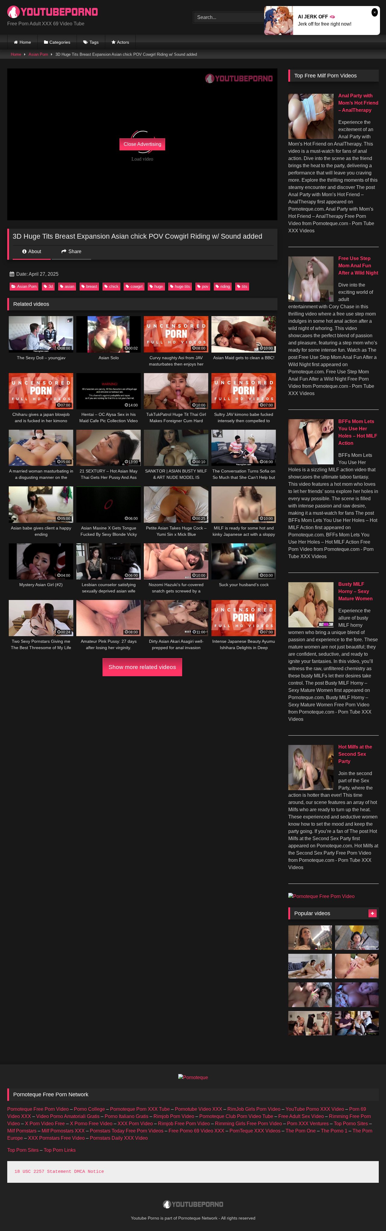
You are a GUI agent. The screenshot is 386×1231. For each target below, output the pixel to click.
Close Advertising (142, 144)
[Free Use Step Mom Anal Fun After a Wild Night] (311, 300)
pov (205, 286)
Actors (123, 42)
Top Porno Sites (351, 1123)
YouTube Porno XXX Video (315, 1109)
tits (244, 286)
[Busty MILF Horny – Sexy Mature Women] (311, 625)
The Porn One (301, 1130)
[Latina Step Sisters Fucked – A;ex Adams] (310, 994)
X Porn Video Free (45, 1123)
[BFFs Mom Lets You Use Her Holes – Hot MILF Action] (311, 462)
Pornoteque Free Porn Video (38, 1109)
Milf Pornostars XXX (63, 1130)
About (34, 251)
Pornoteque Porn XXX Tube (140, 1109)
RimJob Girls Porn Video (253, 1109)
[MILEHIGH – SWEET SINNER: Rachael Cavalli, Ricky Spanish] (310, 966)
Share (74, 251)
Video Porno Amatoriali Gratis (68, 1116)
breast (91, 286)
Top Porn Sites (23, 1150)
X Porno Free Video (91, 1123)
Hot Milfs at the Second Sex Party (355, 754)
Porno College (89, 1109)
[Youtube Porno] (52, 12)
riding (225, 286)
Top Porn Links (60, 1150)
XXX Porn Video (135, 1123)
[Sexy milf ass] (357, 966)
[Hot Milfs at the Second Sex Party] (311, 788)
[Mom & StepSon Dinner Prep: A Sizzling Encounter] (357, 994)
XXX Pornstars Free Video (56, 1138)
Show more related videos (142, 667)
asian (69, 286)
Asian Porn (38, 54)
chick (114, 286)
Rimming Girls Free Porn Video (248, 1123)
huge (158, 286)
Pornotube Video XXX (198, 1109)
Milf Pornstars (21, 1130)
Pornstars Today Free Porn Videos (126, 1130)
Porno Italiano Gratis (126, 1116)
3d (51, 286)
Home (25, 42)
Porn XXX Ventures (308, 1123)
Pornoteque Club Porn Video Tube (236, 1116)
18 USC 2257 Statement (42, 1171)
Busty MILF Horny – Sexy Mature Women (355, 591)
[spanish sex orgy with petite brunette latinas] (310, 1023)
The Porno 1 (334, 1130)
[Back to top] (367, 1213)
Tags (94, 42)
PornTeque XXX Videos (254, 1130)
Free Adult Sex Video (301, 1116)
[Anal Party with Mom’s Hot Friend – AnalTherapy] (311, 137)
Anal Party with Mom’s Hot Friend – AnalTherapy (358, 103)
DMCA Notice (89, 1171)
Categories (59, 42)
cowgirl (137, 286)
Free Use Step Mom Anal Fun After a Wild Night (358, 265)
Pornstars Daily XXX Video (119, 1138)
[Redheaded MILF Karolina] (310, 937)
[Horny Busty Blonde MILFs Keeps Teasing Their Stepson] (357, 1023)
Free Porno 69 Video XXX (196, 1130)
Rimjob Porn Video (173, 1116)
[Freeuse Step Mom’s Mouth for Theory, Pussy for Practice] (357, 937)
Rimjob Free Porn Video (184, 1123)
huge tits (182, 286)
